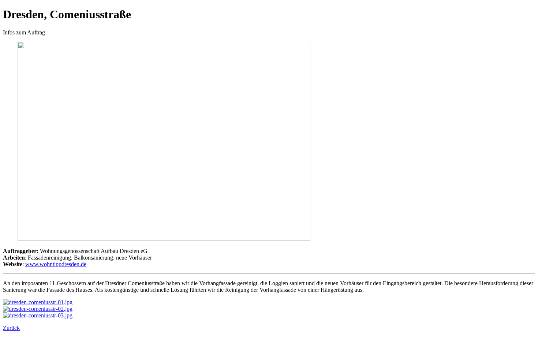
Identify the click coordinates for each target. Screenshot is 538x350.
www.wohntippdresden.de (55, 264)
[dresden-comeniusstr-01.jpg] (37, 302)
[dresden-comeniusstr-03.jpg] (37, 315)
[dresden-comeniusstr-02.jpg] (37, 309)
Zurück (11, 328)
